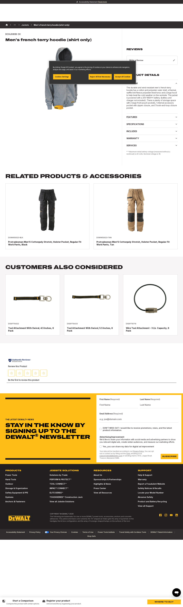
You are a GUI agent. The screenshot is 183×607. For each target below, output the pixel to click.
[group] (21, 602)
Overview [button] (132, 83)
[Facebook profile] (160, 515)
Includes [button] (131, 131)
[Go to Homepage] (19, 518)
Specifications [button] (135, 124)
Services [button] (131, 145)
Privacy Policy (138, 451)
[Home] (6, 25)
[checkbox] (101, 429)
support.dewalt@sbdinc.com (111, 456)
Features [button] (131, 117)
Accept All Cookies (122, 77)
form (128, 453)
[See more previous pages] (15, 25)
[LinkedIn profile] (176, 515)
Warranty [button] (132, 138)
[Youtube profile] (171, 515)
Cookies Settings (62, 77)
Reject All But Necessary (100, 77)
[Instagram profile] (166, 515)
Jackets (25, 25)
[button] (152, 56)
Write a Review (136, 60)
